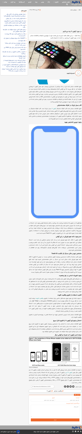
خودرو (29, 2)
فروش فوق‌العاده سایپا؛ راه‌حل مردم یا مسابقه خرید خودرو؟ (14, 57)
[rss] (80, 432)
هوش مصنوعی (66, 2)
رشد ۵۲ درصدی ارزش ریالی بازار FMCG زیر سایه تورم (14, 48)
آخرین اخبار (23, 10)
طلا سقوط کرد (21, 41)
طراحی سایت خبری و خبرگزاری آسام (8, 432)
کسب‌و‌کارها (22, 2)
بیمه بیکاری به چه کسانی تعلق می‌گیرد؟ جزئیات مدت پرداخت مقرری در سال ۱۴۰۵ (14, 70)
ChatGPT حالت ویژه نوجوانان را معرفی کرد (14, 38)
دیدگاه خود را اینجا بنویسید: (72, 403)
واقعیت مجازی (58, 391)
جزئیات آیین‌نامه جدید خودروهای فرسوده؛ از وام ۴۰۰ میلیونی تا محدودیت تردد (15, 61)
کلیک (38, 432)
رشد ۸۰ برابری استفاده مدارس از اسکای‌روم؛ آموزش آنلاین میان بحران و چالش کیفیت (15, 22)
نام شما (77, 398)
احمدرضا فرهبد (71, 73)
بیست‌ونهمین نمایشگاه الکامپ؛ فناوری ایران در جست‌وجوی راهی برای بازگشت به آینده (14, 66)
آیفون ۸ (54, 109)
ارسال (55, 420)
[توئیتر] (70, 386)
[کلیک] (76, 2)
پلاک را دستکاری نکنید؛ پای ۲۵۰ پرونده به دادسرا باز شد (15, 35)
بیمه (36, 2)
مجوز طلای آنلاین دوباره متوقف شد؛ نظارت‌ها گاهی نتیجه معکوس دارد (14, 30)
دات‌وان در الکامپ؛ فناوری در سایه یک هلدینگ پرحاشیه (13, 53)
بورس (42, 2)
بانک (48, 2)
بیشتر (5, 2)
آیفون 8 (49, 391)
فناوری (56, 2)
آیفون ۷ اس (69, 373)
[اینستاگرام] (73, 432)
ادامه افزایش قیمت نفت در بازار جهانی (15, 18)
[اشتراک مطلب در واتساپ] (65, 386)
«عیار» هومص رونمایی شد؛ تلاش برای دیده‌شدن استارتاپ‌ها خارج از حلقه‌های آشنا (15, 15)
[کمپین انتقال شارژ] (55, 82)
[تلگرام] (73, 386)
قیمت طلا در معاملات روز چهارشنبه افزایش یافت (14, 26)
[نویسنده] (78, 73)
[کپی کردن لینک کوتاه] (42, 386)
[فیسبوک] (68, 386)
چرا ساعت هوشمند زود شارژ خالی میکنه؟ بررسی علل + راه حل (15, 44)
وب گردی (13, 2)
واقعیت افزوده (39, 298)
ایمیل (53, 398)
